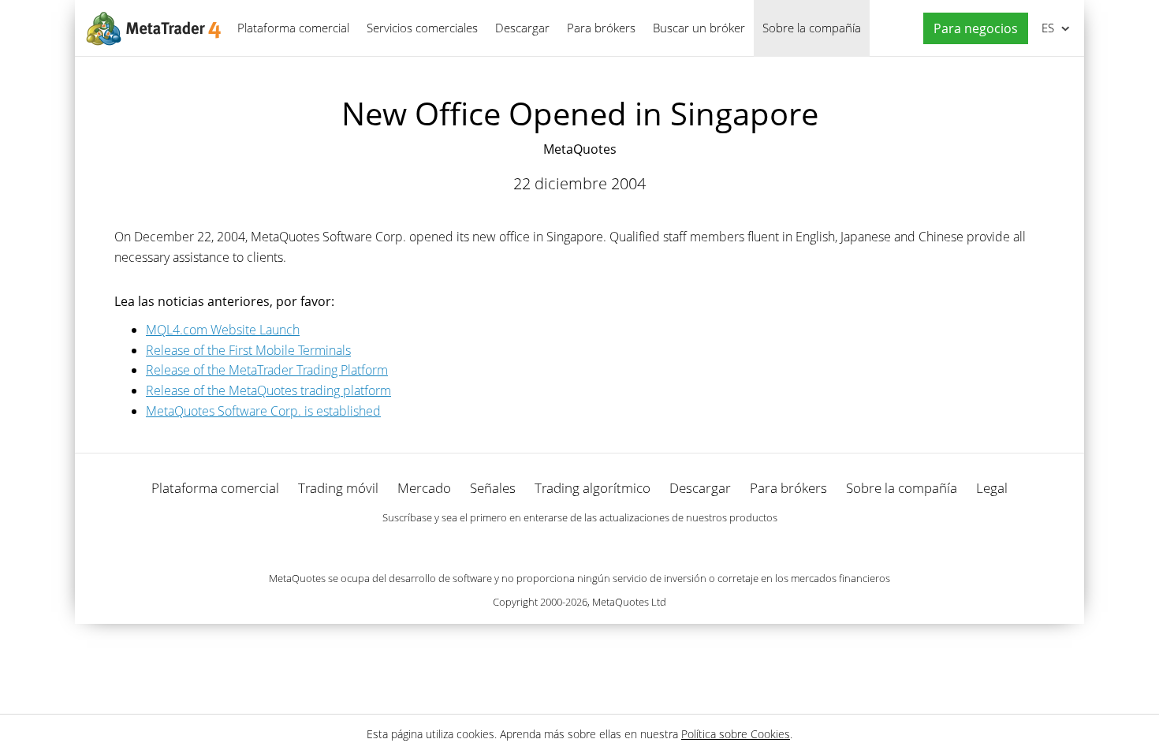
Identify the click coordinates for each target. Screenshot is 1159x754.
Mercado (424, 488)
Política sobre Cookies (735, 733)
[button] (972, 29)
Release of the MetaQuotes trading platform (268, 390)
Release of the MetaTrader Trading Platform (267, 370)
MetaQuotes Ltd (629, 602)
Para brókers (601, 27)
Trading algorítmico (592, 488)
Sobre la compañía (811, 27)
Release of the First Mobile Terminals (248, 350)
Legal (992, 488)
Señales (493, 488)
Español (1045, 27)
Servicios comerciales (422, 27)
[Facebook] (554, 545)
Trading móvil (338, 488)
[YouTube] (604, 545)
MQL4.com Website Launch (223, 329)
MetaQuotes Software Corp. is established (263, 411)
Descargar (522, 27)
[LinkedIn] (579, 545)
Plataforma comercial (293, 27)
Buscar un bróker (699, 27)
